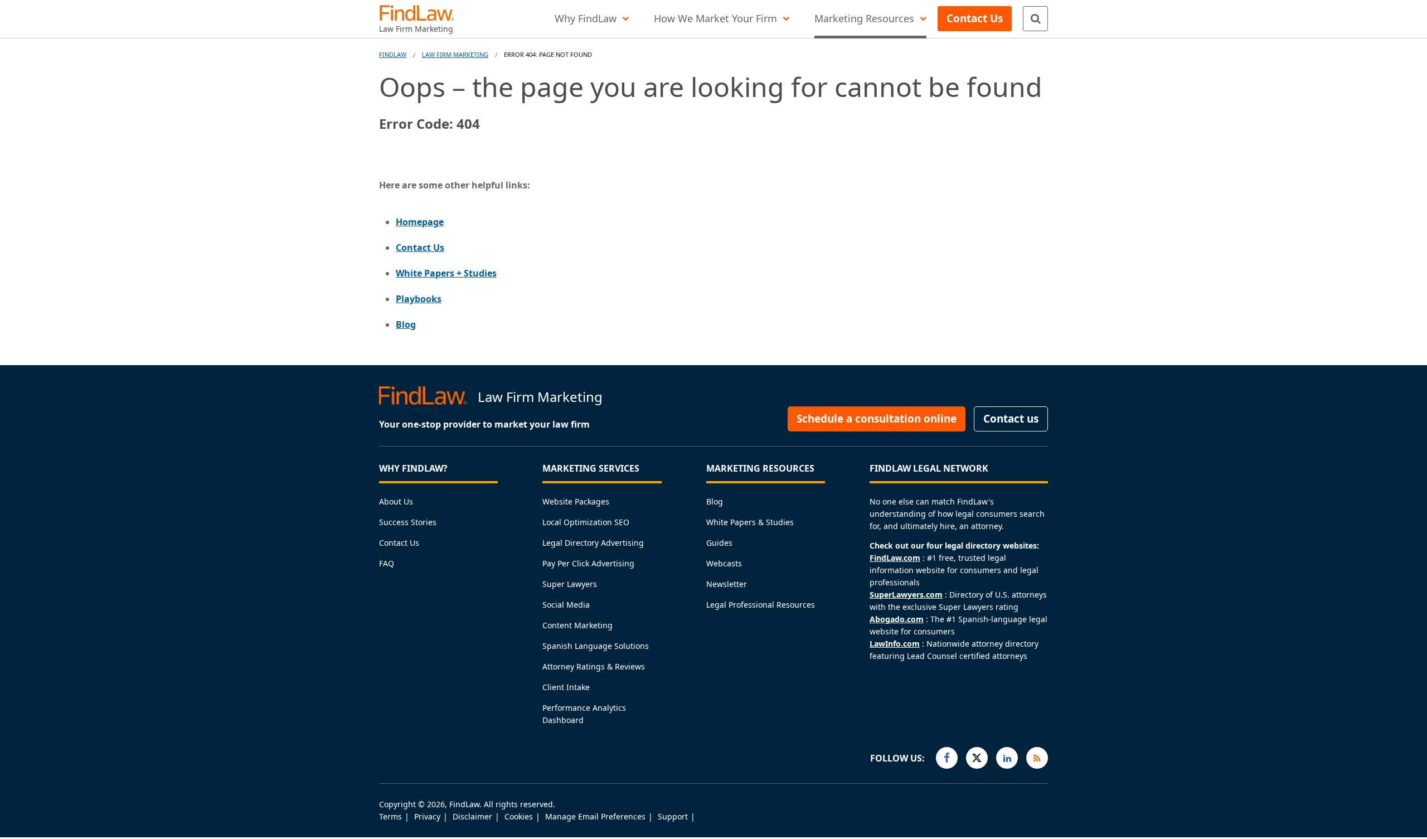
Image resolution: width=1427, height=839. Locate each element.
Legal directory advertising (593, 542)
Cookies (518, 816)
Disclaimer (472, 816)
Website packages (575, 501)
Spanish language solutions (595, 646)
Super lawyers (569, 584)
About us (396, 501)
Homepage (420, 222)
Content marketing (577, 625)
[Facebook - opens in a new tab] (947, 758)
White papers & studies (750, 522)
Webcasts (724, 563)
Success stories (407, 522)
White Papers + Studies (446, 273)
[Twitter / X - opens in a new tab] (977, 758)
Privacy (427, 816)
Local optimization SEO (585, 522)
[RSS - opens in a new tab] (1037, 758)
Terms (390, 816)
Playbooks (418, 299)
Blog (406, 324)
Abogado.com (897, 619)
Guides (719, 542)
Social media (566, 604)
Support (673, 816)
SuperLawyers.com (906, 594)
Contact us (399, 542)
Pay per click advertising (588, 563)
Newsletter (726, 584)
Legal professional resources (760, 604)
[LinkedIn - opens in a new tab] (1007, 758)
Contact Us (420, 247)
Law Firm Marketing (455, 54)
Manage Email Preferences (595, 816)
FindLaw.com (895, 557)
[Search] (1035, 18)
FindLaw (392, 54)
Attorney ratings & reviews (593, 666)
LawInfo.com (895, 643)
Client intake (566, 687)
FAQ (386, 563)
